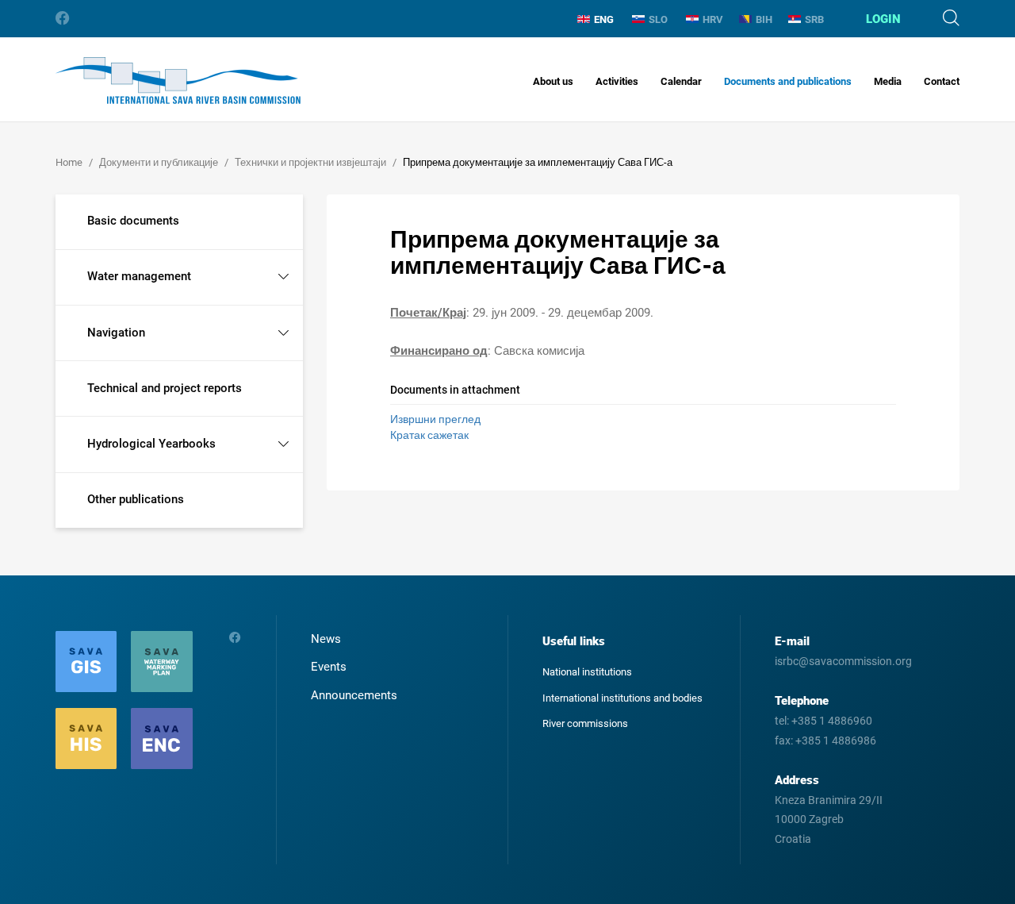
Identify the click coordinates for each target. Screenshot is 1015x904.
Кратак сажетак (429, 435)
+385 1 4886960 (831, 720)
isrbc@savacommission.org (843, 661)
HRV (713, 19)
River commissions (585, 723)
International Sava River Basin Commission (178, 80)
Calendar (681, 81)
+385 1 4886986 (835, 740)
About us (553, 81)
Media (888, 81)
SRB (814, 19)
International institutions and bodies (622, 698)
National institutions (587, 672)
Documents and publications (788, 81)
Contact (941, 81)
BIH (764, 19)
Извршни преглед (435, 419)
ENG (604, 19)
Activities (617, 81)
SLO (658, 19)
